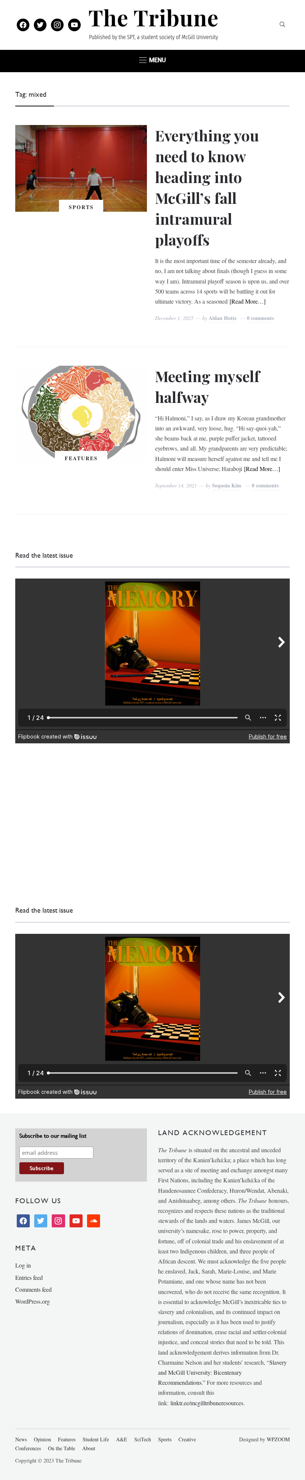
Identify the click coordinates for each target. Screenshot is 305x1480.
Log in (23, 1265)
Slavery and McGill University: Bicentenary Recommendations (222, 1372)
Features (81, 458)
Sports (81, 207)
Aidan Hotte (223, 318)
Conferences (28, 1448)
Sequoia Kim (226, 485)
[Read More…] (247, 301)
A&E (121, 1439)
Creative (187, 1439)
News (21, 1439)
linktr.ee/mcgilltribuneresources (206, 1403)
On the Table (61, 1448)
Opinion (42, 1439)
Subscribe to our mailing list (52, 1135)
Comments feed (33, 1289)
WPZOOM (278, 1439)
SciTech (142, 1439)
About (88, 1448)
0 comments (260, 318)
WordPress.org (32, 1301)
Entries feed (29, 1277)
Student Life (96, 1439)
